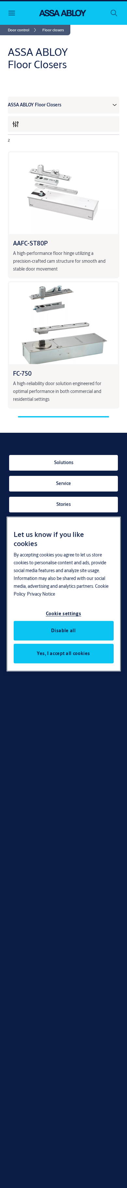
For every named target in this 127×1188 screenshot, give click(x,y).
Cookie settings (63, 613)
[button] (53, 30)
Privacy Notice (41, 594)
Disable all (63, 630)
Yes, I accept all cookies (63, 653)
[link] (23, 30)
